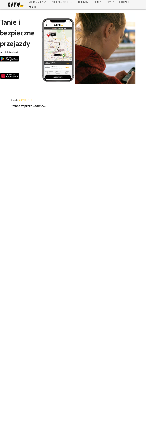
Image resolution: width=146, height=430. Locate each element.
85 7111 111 (25, 100)
